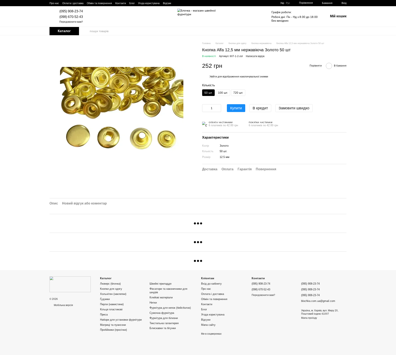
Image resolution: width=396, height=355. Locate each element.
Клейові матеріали (161, 297)
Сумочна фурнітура (162, 312)
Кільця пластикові (111, 309)
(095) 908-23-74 (71, 11)
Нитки (153, 302)
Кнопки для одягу (111, 288)
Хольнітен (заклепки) (113, 293)
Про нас (54, 3)
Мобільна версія (63, 305)
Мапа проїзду (309, 317)
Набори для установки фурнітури (121, 319)
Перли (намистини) (112, 304)
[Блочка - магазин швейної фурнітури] (70, 284)
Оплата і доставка (73, 3)
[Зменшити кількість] (205, 108)
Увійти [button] (213, 76)
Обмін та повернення (99, 3)
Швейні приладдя (160, 283)
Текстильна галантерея (164, 323)
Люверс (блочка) (110, 283)
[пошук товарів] (86, 31)
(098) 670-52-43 (71, 17)
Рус (288, 3)
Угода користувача (149, 3)
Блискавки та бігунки (163, 328)
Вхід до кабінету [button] (211, 283)
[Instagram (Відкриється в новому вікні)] (177, 3)
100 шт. (223, 92)
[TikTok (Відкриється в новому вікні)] (182, 3)
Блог (132, 3)
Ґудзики (105, 299)
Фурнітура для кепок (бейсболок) (170, 307)
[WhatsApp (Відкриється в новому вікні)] (201, 3)
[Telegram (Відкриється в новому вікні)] (191, 3)
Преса (104, 314)
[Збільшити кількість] (218, 108)
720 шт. (238, 92)
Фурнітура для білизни (164, 318)
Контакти (120, 3)
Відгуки (167, 3)
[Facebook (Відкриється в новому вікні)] (187, 3)
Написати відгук (255, 56)
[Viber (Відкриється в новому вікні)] (196, 3)
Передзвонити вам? (71, 21)
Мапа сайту (208, 324)
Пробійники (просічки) (113, 329)
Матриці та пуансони (113, 324)
